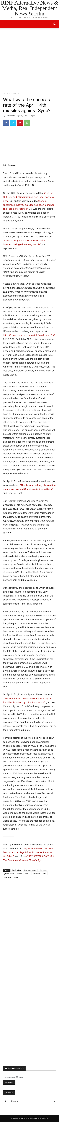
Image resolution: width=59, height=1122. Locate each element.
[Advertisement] (29, 60)
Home (5, 93)
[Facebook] (6, 123)
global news (9, 874)
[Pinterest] (20, 123)
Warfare (7, 877)
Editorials (15, 93)
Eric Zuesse (10, 116)
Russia (19, 874)
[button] (55, 24)
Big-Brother (16, 870)
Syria (27, 874)
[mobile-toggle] (5, 24)
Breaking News (30, 870)
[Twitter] (13, 123)
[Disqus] (29, 938)
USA (44, 874)
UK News (36, 874)
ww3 (16, 877)
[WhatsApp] (27, 123)
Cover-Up (43, 870)
